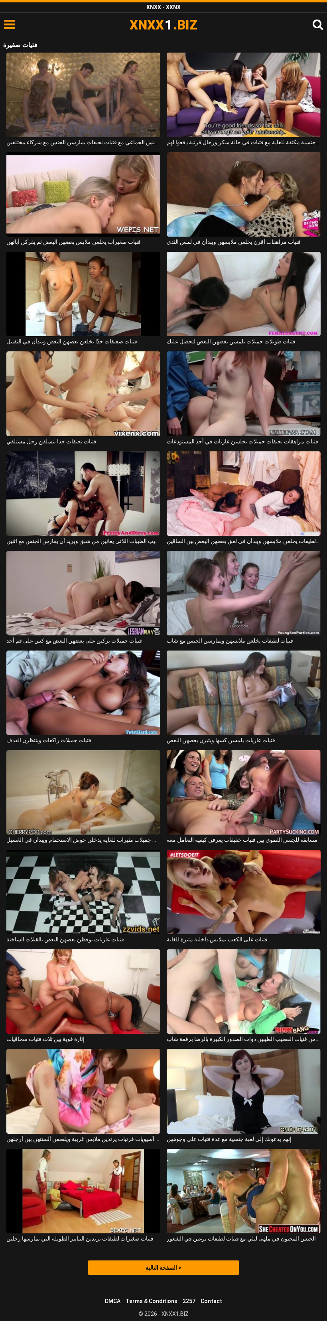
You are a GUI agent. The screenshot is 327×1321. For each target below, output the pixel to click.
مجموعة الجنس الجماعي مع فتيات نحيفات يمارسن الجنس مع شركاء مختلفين (83, 142)
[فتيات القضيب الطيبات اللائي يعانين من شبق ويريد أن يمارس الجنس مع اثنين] (83, 493)
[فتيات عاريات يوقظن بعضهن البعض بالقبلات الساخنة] (83, 892)
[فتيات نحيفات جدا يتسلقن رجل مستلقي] (83, 393)
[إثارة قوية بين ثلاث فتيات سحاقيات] (83, 991)
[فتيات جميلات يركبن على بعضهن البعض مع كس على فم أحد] (83, 593)
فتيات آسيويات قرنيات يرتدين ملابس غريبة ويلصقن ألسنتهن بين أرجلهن (83, 1139)
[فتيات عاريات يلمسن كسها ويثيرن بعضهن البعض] (244, 693)
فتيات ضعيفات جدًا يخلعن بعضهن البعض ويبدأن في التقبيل (71, 341)
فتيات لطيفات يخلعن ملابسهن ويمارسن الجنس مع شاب (230, 640)
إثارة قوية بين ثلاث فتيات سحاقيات (45, 1039)
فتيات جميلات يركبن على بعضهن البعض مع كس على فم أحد (74, 640)
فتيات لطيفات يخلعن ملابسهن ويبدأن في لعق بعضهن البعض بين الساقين (244, 541)
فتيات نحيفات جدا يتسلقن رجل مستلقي (51, 441)
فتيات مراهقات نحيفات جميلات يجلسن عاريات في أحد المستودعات (242, 441)
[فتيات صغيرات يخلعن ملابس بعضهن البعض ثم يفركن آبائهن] (83, 194)
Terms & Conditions (151, 1301)
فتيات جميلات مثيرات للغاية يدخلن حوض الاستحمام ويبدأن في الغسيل (83, 840)
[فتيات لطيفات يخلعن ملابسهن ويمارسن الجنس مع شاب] (244, 593)
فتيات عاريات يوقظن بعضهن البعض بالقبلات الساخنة (65, 939)
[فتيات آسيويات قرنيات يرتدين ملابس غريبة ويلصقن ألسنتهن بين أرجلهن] (83, 1091)
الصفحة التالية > (163, 1267)
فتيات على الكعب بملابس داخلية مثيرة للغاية (217, 939)
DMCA (112, 1301)
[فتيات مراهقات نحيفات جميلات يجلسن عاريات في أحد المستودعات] (244, 393)
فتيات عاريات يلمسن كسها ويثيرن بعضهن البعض (221, 740)
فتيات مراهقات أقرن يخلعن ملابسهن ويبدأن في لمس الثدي (234, 242)
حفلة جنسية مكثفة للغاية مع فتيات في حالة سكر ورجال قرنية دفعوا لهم (244, 142)
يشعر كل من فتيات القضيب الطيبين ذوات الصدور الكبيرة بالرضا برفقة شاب (244, 1039)
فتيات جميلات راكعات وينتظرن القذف (48, 740)
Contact (211, 1301)
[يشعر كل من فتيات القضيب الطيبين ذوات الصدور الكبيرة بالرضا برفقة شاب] (244, 991)
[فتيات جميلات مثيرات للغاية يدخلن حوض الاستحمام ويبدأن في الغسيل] (83, 792)
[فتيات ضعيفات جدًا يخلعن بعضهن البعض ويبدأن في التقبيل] (83, 294)
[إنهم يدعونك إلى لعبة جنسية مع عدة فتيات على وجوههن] (244, 1091)
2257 (189, 1301)
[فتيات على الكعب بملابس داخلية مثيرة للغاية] (244, 892)
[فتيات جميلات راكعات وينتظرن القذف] (83, 693)
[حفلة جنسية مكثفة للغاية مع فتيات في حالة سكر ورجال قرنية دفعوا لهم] (244, 95)
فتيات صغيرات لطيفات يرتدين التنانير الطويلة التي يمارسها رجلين (80, 1238)
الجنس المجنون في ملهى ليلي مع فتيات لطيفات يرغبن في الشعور (241, 1238)
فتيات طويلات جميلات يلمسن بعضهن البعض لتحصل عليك (231, 341)
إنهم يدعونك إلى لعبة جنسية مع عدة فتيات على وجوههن (229, 1139)
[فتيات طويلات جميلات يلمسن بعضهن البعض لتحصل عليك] (244, 294)
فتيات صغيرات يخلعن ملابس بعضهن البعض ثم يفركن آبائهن (73, 242)
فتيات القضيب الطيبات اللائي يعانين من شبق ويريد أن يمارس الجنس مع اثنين (83, 541)
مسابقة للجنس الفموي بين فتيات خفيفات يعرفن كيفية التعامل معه (242, 840)
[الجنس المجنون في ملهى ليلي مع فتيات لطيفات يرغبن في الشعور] (244, 1191)
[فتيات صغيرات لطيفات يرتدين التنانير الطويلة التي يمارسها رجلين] (83, 1191)
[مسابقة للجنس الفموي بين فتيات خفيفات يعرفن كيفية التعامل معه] (244, 792)
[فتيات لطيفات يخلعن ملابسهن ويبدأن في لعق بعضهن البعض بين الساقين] (244, 493)
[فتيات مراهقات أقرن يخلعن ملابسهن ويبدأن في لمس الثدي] (244, 194)
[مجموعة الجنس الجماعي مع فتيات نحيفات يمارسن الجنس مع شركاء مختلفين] (83, 95)
